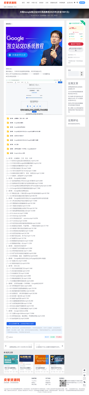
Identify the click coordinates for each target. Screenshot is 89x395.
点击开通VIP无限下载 (76, 49)
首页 (23, 3)
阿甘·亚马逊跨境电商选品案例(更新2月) (11, 368)
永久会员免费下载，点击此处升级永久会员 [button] (21, 323)
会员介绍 (70, 3)
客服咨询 (48, 382)
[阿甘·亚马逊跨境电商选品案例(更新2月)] (11, 359)
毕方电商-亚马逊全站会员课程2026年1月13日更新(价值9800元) (75, 98)
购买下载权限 (76, 44)
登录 (83, 2)
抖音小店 (34, 3)
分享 (47, 337)
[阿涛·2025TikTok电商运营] (57, 359)
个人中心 (34, 381)
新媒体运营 (53, 3)
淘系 (28, 3)
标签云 (33, 382)
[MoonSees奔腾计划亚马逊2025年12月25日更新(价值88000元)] (26, 359)
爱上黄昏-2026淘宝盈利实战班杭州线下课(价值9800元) (75, 110)
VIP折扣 (77, 32)
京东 (47, 3)
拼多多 (41, 3)
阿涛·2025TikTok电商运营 (57, 368)
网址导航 (34, 384)
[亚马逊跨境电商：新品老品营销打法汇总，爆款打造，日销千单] (42, 359)
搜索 (69, 70)
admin (11, 337)
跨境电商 (62, 3)
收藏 (53, 337)
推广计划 (48, 384)
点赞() (59, 337)
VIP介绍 (48, 381)
